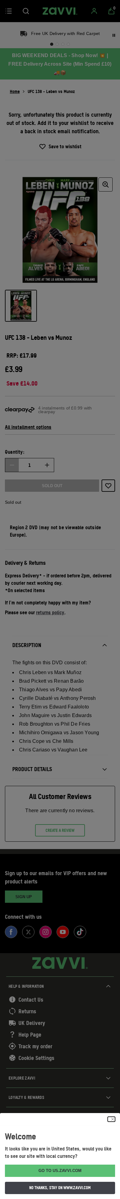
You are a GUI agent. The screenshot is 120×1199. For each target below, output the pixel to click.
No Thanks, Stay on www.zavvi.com (60, 1187)
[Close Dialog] (111, 1119)
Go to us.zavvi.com (60, 1170)
